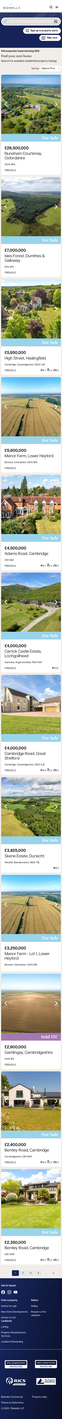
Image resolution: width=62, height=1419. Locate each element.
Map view (52, 38)
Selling (34, 1306)
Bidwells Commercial (12, 1397)
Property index (39, 1397)
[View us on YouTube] (15, 1292)
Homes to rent (8, 1318)
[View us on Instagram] (9, 1292)
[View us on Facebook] (3, 1292)
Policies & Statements (12, 1403)
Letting (4, 1327)
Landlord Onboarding (12, 1342)
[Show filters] (55, 21)
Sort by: (35, 69)
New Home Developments (14, 1312)
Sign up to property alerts (44, 31)
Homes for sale (9, 1306)
